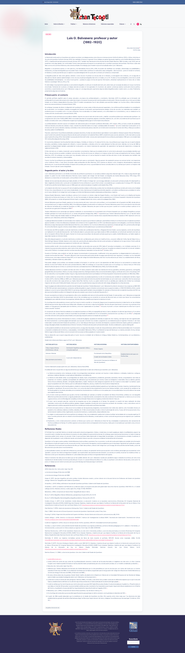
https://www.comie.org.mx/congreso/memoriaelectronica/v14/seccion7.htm (103, 505)
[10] (107, 315)
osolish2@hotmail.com (54, 559)
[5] (112, 226)
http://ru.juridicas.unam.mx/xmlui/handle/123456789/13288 (62, 519)
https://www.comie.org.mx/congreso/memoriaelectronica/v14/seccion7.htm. (109, 535)
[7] (63, 254)
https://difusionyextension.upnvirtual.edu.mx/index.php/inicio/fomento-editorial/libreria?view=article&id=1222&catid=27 (79, 540)
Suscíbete (133, 646)
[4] (98, 213)
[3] (72, 208)
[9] (132, 313)
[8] (100, 305)
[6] (103, 249)
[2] (115, 125)
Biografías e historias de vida (52, 607)
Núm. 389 (48, 34)
